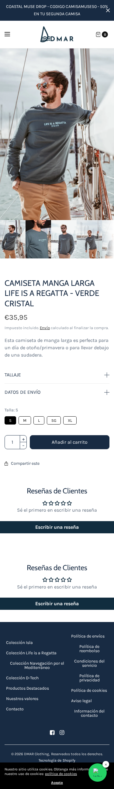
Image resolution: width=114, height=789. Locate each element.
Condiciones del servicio (89, 663)
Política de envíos (88, 636)
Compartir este (25, 463)
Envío (45, 327)
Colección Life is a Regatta (31, 653)
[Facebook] (52, 732)
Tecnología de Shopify (57, 760)
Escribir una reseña (57, 527)
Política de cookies (89, 690)
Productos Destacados (27, 688)
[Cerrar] (108, 10)
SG (54, 419)
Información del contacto (89, 713)
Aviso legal (81, 700)
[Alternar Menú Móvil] (11, 34)
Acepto (57, 782)
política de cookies (61, 774)
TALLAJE (13, 374)
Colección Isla (19, 642)
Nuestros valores (22, 698)
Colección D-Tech (22, 678)
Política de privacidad (89, 678)
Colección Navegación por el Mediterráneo (37, 665)
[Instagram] (62, 732)
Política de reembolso (89, 648)
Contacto (15, 709)
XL (69, 419)
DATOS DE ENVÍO (22, 392)
